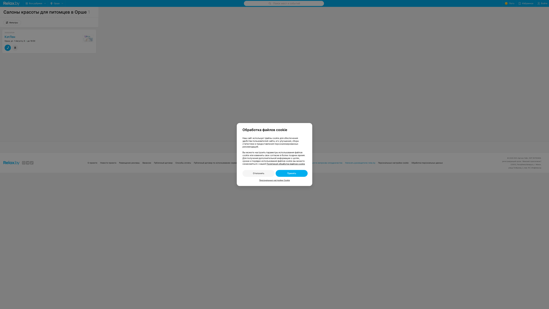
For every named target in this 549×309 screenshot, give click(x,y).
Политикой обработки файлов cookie (285, 164)
